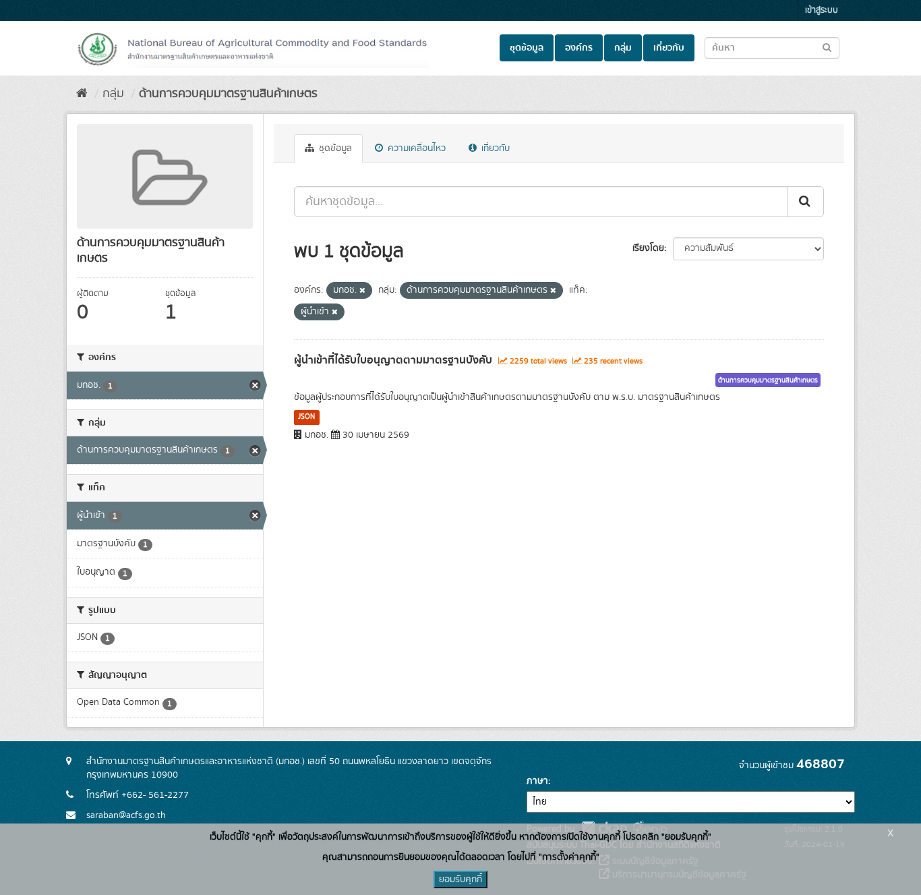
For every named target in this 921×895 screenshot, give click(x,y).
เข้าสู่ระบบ (821, 10)
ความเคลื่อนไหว (415, 148)
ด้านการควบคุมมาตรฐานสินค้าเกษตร (228, 94)
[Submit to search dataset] (827, 47)
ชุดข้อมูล (526, 47)
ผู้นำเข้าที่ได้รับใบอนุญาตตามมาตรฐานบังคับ (393, 360)
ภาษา (537, 781)
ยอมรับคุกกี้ (460, 879)
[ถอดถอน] (362, 290)
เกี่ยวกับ (668, 47)
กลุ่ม (623, 47)
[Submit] (806, 201)
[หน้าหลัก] (82, 94)
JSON (306, 416)
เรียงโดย (648, 248)
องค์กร (579, 47)
